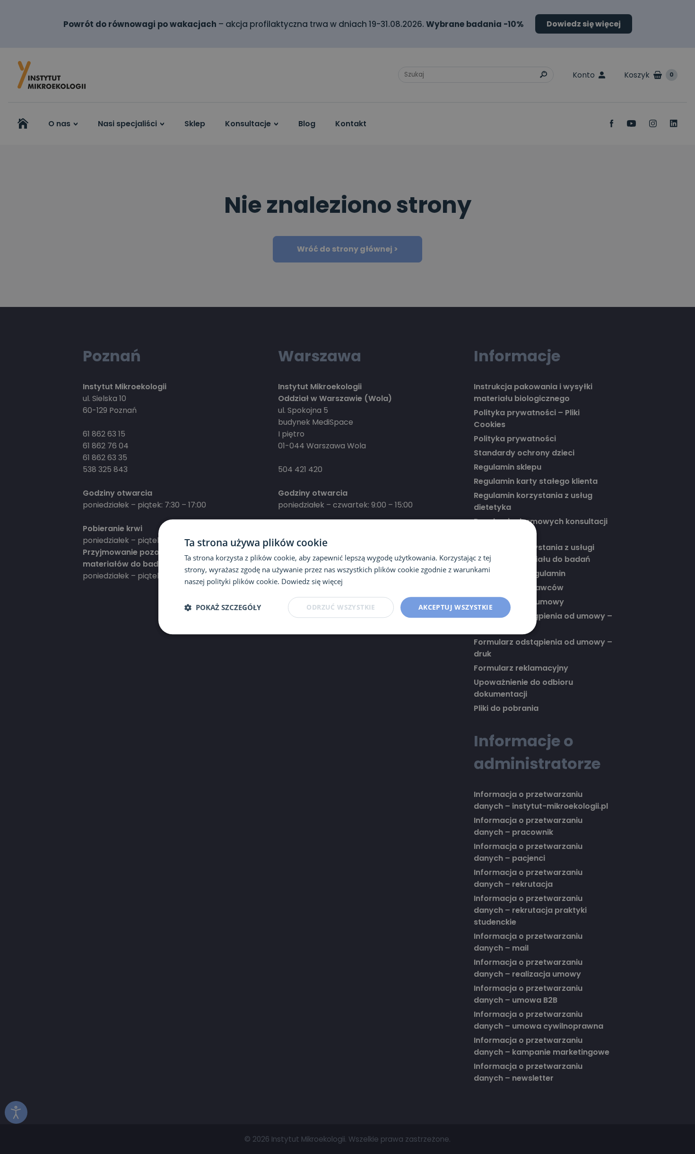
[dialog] (347, 576)
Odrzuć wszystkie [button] (340, 607)
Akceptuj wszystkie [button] (455, 607)
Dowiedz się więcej (312, 581)
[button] (222, 607)
